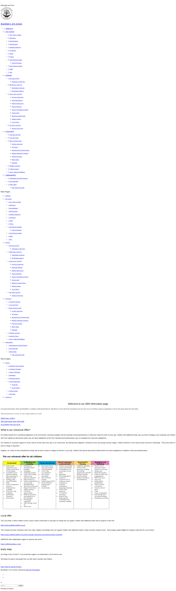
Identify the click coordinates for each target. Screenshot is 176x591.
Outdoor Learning (16, 119)
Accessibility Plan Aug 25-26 (10, 425)
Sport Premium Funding (16, 66)
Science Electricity (17, 106)
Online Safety (13, 184)
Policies (12, 57)
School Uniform (16, 388)
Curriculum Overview (15, 134)
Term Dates (12, 394)
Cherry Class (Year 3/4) (16, 94)
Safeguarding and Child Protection (19, 178)
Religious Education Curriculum (20, 153)
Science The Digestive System (20, 110)
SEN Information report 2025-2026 (12, 421)
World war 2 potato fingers (19, 116)
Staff (11, 72)
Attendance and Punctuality (16, 366)
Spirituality (14, 163)
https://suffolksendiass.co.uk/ (11, 544)
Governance (13, 50)
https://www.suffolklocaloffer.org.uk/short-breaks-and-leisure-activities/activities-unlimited (31, 535)
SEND (11, 69)
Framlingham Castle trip (18, 88)
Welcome (9, 29)
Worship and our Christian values (20, 150)
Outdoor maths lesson (17, 103)
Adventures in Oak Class (18, 81)
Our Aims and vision (17, 144)
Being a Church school (16, 141)
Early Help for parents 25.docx (11, 567)
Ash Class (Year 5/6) (15, 125)
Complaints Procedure (15, 369)
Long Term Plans (14, 138)
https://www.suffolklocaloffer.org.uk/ (13, 525)
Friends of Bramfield (14, 372)
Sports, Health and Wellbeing (17, 172)
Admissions (13, 38)
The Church (15, 147)
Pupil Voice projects (17, 156)
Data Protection (14, 44)
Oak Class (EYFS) (14, 78)
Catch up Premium (17, 63)
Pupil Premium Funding (16, 60)
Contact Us (9, 397)
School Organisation (14, 381)
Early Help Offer (14, 181)
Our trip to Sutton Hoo (17, 97)
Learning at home (14, 169)
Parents (8, 363)
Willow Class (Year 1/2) (16, 85)
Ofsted (11, 53)
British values (15, 159)
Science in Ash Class (17, 128)
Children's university (15, 166)
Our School (10, 32)
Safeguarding (11, 175)
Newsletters (12, 375)
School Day (15, 384)
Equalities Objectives (15, 47)
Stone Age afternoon (17, 100)
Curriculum (10, 131)
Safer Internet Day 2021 (18, 187)
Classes (9, 75)
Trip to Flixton (15, 122)
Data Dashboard (14, 41)
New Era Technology (33, 570)
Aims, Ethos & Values (15, 35)
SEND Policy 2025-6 (8, 418)
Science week (15, 113)
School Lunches (13, 391)
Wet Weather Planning (18, 91)
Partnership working (14, 378)
